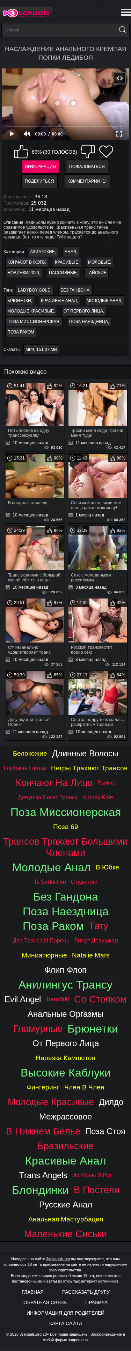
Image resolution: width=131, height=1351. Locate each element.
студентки (84, 882)
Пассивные (63, 272)
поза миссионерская (33, 321)
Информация (40, 166)
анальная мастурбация (65, 1219)
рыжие (106, 783)
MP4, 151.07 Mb (41, 349)
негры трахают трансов (89, 768)
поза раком (20, 332)
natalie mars (91, 955)
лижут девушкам (96, 941)
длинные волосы (85, 753)
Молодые (99, 262)
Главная (33, 1292)
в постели (96, 1189)
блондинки (40, 1190)
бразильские (65, 1145)
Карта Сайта (65, 1323)
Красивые (66, 262)
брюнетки (19, 300)
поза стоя (105, 1131)
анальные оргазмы (65, 1014)
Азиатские (42, 251)
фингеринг (43, 1087)
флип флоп (65, 970)
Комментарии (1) (87, 181)
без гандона (74, 290)
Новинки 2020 (23, 272)
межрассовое (65, 1116)
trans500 (57, 999)
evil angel (23, 999)
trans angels (43, 1175)
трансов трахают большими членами (65, 847)
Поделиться (39, 181)
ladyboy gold (34, 290)
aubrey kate (97, 797)
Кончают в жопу (26, 262)
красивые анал (59, 300)
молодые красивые (30, 311)
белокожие (30, 753)
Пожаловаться (87, 166)
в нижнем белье (43, 1131)
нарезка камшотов (65, 1058)
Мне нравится (21, 152)
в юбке (107, 867)
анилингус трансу (65, 984)
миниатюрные (44, 955)
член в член (84, 1087)
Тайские (97, 272)
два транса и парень (41, 941)
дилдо (111, 1102)
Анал (70, 251)
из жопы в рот (92, 1175)
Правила (96, 1302)
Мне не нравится (88, 152)
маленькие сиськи (65, 1233)
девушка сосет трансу (48, 797)
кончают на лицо (54, 782)
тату (98, 925)
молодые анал (104, 300)
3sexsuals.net (58, 1259)
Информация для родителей (65, 1313)
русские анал (65, 1204)
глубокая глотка (25, 768)
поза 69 (65, 826)
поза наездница (88, 321)
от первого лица (83, 311)
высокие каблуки (66, 1072)
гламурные (38, 1028)
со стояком (100, 999)
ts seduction (50, 882)
